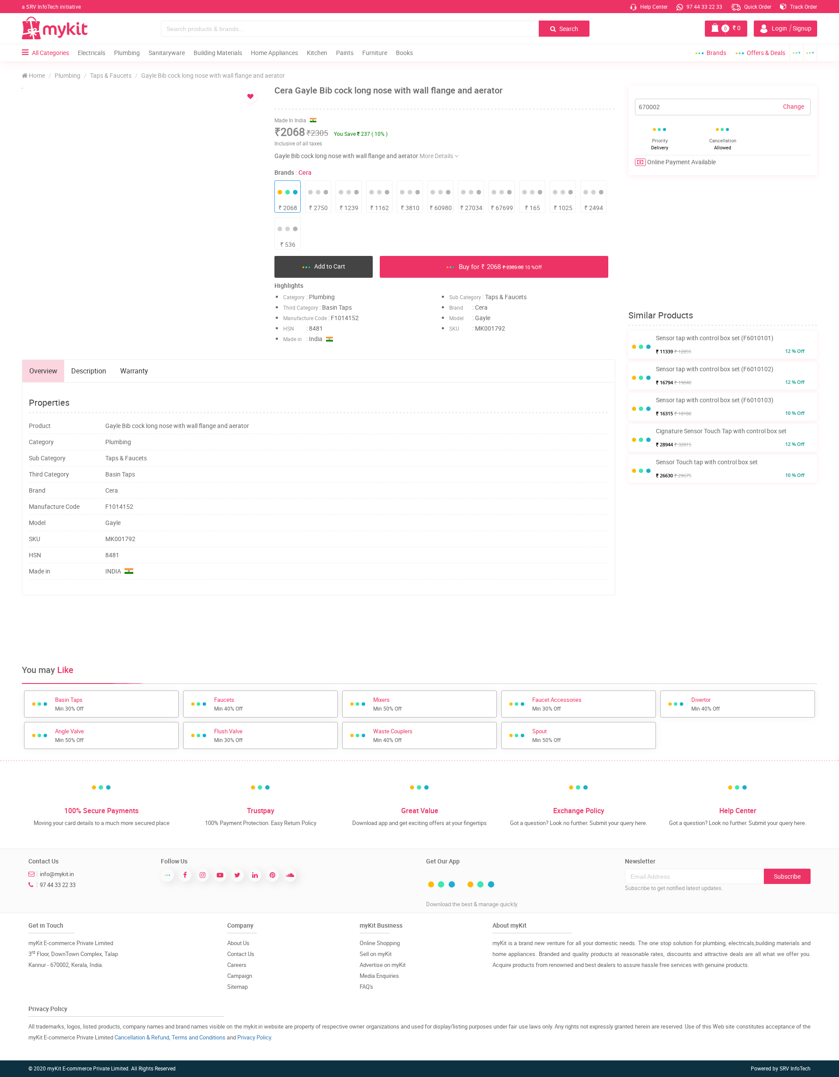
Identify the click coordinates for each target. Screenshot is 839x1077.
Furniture (374, 52)
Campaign (239, 976)
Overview (43, 371)
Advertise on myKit (383, 965)
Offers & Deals (766, 52)
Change (793, 106)
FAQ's (366, 987)
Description (88, 371)
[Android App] (797, 52)
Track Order (803, 6)
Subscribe (787, 876)
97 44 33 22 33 (703, 6)
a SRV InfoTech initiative (51, 6)
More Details (437, 156)
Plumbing (127, 52)
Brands (716, 52)
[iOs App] (810, 52)
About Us (238, 943)
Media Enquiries (379, 976)
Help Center (653, 6)
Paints (345, 52)
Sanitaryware (167, 52)
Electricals (91, 52)
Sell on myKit (376, 954)
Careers (236, 965)
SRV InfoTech (795, 1068)
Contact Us (240, 954)
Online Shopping (380, 943)
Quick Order (757, 6)
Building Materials (218, 52)
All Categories (50, 52)
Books (404, 52)
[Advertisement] (318, 630)
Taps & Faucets (111, 75)
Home (36, 75)
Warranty (134, 371)
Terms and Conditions (198, 1037)
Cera (305, 172)
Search (568, 28)
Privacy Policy (254, 1037)
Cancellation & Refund (141, 1037)
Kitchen (317, 52)
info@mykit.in (57, 874)
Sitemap (237, 987)
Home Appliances (274, 52)
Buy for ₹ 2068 (499, 266)
